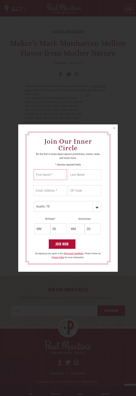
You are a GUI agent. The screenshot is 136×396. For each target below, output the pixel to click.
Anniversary (84, 218)
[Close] (114, 128)
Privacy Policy (58, 257)
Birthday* (50, 218)
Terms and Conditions (73, 253)
